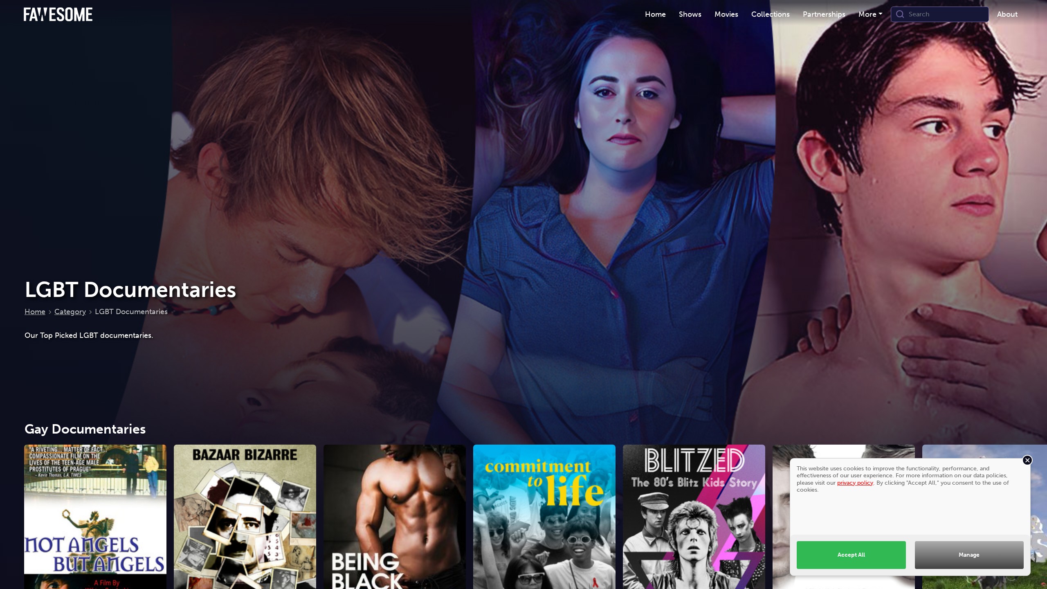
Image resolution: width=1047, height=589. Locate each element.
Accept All (851, 554)
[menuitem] (655, 14)
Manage (969, 554)
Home (35, 311)
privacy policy (855, 482)
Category (70, 311)
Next (1032, 542)
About (1007, 14)
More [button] (867, 14)
